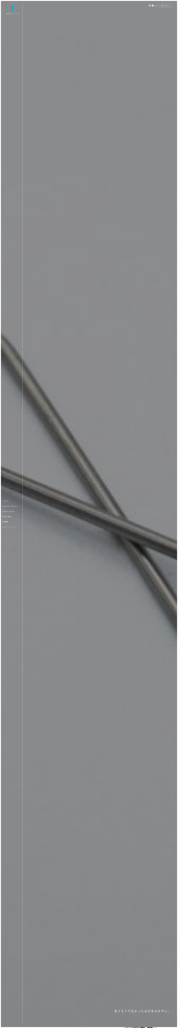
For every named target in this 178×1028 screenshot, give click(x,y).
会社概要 (5, 522)
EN (156, 5)
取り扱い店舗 (6, 517)
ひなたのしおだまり (8, 511)
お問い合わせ (165, 5)
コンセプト (5, 501)
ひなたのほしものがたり (10, 506)
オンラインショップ (8, 527)
